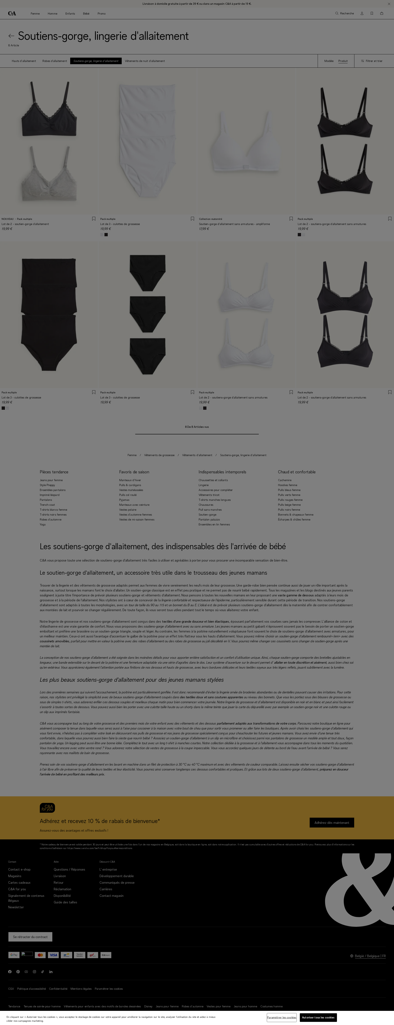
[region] (197, 1018)
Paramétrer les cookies (281, 1017)
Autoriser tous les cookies (318, 1017)
